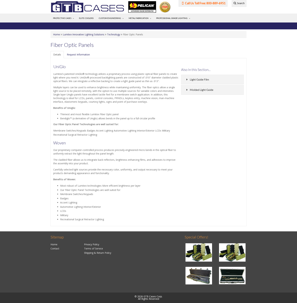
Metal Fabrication (138, 18)
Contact (55, 248)
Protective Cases (62, 18)
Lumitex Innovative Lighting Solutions (83, 34)
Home (56, 34)
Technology (113, 34)
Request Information (78, 54)
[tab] (212, 79)
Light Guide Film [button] (199, 79)
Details (57, 54)
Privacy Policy (91, 244)
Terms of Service (93, 248)
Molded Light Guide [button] (201, 89)
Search (240, 3)
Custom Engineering (110, 18)
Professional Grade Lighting (172, 18)
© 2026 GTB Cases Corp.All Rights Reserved (148, 297)
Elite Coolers (86, 18)
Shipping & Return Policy (97, 252)
